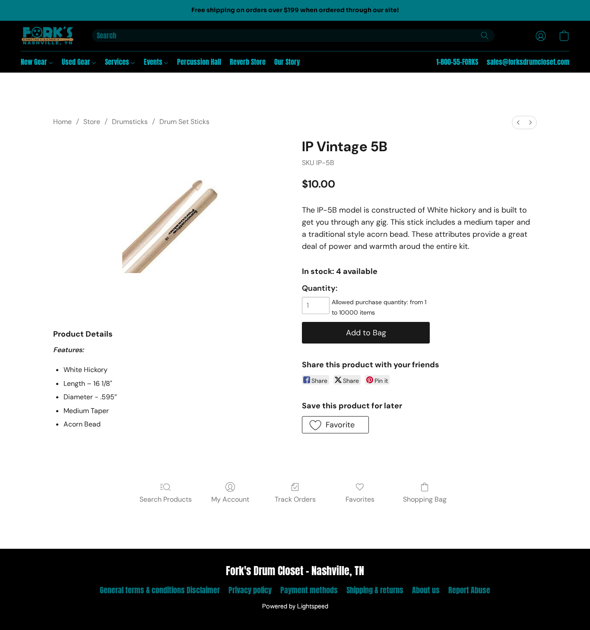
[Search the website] (484, 35)
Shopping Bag (425, 499)
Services (118, 62)
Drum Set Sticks (184, 121)
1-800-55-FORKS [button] (457, 62)
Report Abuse (469, 590)
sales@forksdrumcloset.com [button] (528, 62)
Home (62, 121)
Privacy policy (250, 590)
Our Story (287, 62)
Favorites (360, 499)
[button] (48, 36)
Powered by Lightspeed (295, 607)
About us (426, 590)
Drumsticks (130, 121)
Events (154, 62)
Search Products (166, 499)
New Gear (35, 62)
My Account (230, 499)
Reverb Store (248, 62)
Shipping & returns (374, 590)
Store (91, 121)
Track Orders (295, 499)
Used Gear (77, 62)
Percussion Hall (199, 62)
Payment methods (309, 590)
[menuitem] (518, 122)
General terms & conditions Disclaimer (160, 590)
